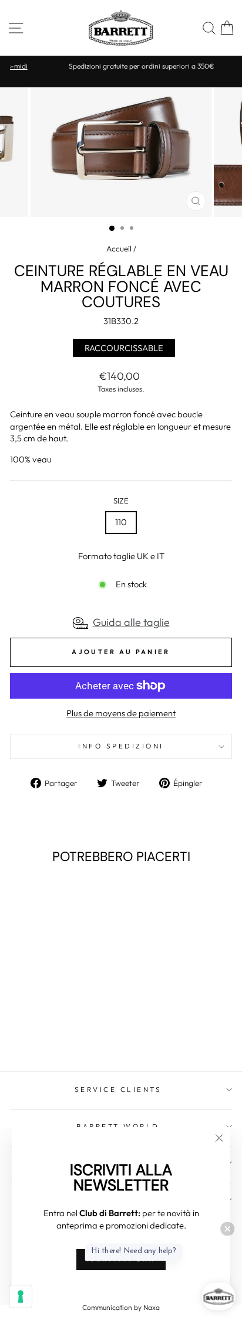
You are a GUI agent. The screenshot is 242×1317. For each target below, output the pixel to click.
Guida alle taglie (131, 622)
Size (121, 500)
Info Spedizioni (121, 745)
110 (121, 522)
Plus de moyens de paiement (121, 713)
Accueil (119, 248)
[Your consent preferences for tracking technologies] (20, 1296)
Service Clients (118, 1089)
